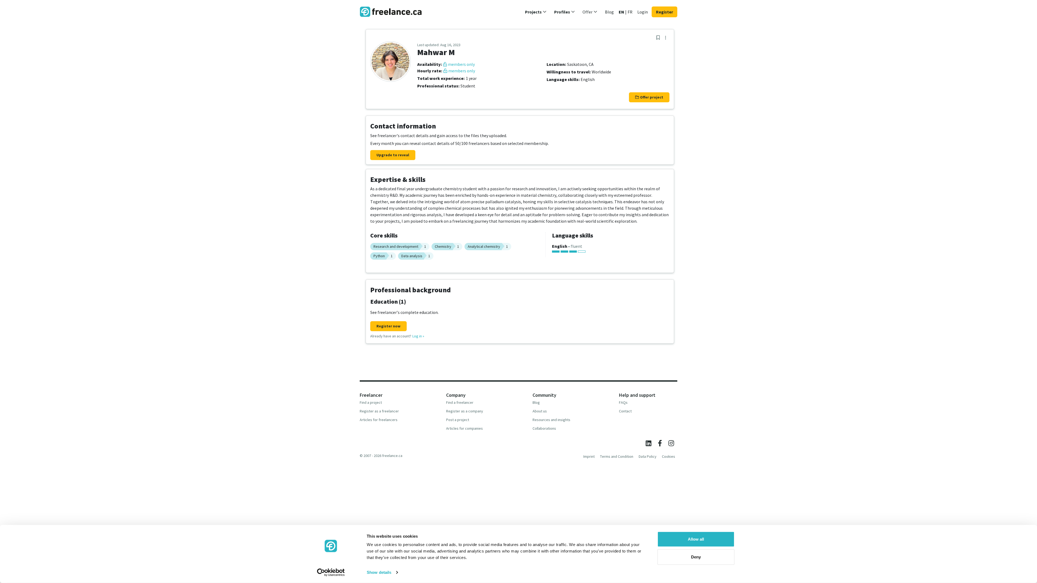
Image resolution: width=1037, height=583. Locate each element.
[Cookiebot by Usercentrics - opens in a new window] (331, 572)
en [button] (621, 12)
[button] (535, 11)
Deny (696, 556)
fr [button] (630, 12)
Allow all (696, 539)
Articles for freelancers (379, 419)
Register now (388, 326)
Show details (379, 572)
